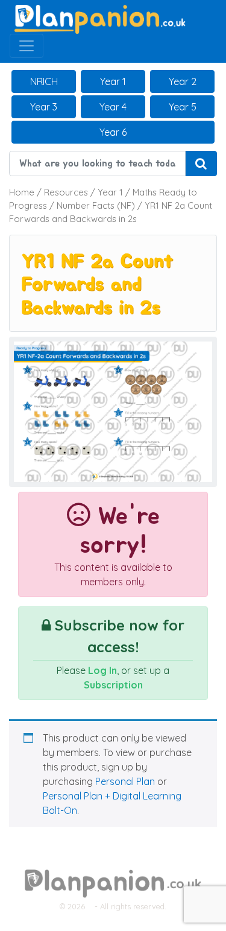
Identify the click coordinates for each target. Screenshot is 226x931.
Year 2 (182, 81)
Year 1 (113, 81)
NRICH (44, 81)
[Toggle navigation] (26, 46)
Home (21, 192)
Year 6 (113, 132)
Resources (66, 192)
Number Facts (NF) (96, 205)
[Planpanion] (100, 18)
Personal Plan (125, 781)
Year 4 (113, 107)
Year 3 (43, 107)
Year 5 (182, 107)
